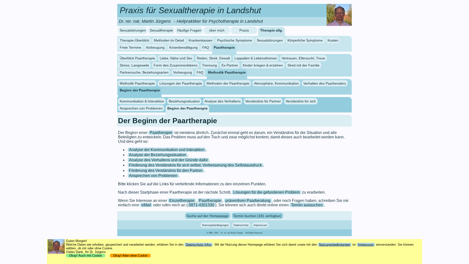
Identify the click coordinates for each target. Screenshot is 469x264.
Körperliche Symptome (305, 40)
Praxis (244, 30)
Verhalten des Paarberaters (324, 83)
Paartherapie (224, 47)
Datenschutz (241, 225)
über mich (216, 30)
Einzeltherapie (181, 200)
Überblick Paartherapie (137, 58)
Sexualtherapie (161, 30)
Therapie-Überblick (134, 40)
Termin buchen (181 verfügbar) (257, 216)
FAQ (205, 47)
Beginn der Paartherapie (140, 90)
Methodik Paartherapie (227, 72)
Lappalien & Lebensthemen (255, 58)
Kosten (333, 40)
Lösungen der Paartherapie (181, 83)
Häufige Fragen (189, 30)
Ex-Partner (230, 65)
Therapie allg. (271, 30)
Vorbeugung (155, 47)
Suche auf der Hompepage (207, 216)
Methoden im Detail (169, 40)
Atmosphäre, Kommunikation (276, 83)
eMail (146, 205)
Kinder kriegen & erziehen (263, 65)
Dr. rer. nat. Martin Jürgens (232, 233)
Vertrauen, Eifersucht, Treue (303, 58)
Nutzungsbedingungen (215, 225)
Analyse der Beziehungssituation (157, 155)
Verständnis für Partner (263, 101)
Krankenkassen (201, 40)
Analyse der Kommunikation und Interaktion (166, 150)
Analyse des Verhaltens (222, 101)
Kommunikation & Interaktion (142, 101)
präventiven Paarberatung (247, 200)
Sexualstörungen (133, 30)
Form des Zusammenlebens (175, 65)
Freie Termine (130, 47)
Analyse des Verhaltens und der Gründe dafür (168, 160)
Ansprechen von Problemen (141, 108)
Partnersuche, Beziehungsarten (144, 72)
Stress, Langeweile (134, 65)
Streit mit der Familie (304, 65)
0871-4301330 (201, 205)
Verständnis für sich (301, 101)
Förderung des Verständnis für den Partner (166, 170)
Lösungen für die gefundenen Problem (266, 192)
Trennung (209, 65)
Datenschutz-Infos (199, 244)
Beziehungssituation (184, 101)
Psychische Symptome (234, 40)
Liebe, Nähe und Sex (176, 58)
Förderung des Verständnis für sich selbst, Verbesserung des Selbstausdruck (195, 165)
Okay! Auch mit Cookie (85, 255)
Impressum (260, 225)
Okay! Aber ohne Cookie (130, 255)
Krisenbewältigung (183, 47)
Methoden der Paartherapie (228, 83)
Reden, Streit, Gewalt (213, 58)
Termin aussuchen (307, 205)
